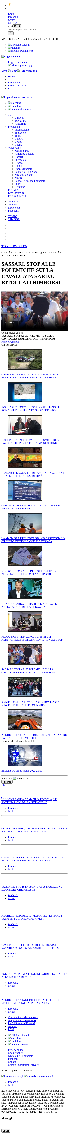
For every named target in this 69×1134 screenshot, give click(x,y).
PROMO (13, 189)
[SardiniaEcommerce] (20, 1044)
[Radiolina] (14, 47)
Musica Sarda (22, 150)
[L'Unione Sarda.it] (19, 44)
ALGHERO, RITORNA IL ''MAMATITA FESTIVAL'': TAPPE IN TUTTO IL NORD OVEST (31, 917)
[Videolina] (11, 56)
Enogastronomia (23, 168)
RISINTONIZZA (17, 85)
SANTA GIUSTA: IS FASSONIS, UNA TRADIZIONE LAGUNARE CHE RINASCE (31, 888)
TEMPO (12, 216)
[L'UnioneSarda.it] (18, 1035)
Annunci (12, 204)
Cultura (19, 138)
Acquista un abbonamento (22, 1020)
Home (11, 76)
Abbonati (13, 201)
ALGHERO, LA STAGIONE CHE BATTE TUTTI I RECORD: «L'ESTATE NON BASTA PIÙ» (30, 1001)
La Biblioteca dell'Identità (21, 1023)
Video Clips (14, 147)
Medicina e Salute (24, 174)
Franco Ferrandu (10, 341)
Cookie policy (15, 1052)
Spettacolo (20, 132)
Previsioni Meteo (17, 195)
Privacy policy (15, 1049)
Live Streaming (16, 192)
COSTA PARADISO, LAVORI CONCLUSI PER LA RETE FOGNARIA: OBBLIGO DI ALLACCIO (34, 830)
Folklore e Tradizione (26, 171)
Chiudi (6, 1131)
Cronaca (19, 162)
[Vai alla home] (12, 70)
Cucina (18, 144)
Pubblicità (13, 210)
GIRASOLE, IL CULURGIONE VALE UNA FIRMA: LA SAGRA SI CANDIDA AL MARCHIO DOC (33, 859)
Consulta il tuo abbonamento (23, 1017)
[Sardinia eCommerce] (20, 50)
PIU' (10, 88)
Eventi (18, 141)
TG (10, 79)
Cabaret (19, 156)
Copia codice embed (12, 332)
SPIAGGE (14, 219)
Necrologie (14, 207)
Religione (20, 186)
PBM (11, 1029)
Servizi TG (20, 120)
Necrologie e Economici (21, 1055)
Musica (18, 177)
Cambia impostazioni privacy (23, 1064)
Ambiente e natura (24, 153)
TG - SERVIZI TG (14, 246)
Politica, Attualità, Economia (30, 180)
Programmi (14, 82)
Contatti (12, 1061)
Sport (17, 135)
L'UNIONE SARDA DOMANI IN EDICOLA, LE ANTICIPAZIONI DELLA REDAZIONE (29, 801)
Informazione (22, 129)
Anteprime (20, 123)
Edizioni (19, 117)
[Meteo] (9, 5)
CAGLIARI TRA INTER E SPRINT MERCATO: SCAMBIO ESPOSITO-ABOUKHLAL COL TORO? (30, 946)
